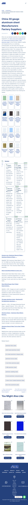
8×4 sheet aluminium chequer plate (14, 354)
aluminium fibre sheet (11, 345)
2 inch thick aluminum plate (12, 363)
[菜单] (25, 3)
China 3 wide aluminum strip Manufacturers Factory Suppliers (7, 390)
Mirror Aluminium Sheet (7, 454)
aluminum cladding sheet (12, 371)
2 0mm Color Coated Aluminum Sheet (15, 380)
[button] (12, 33)
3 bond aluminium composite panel (14, 376)
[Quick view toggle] (12, 401)
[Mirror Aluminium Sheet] (8, 446)
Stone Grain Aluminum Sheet (11, 40)
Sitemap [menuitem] (24, 472)
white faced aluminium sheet (13, 350)
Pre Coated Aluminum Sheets (20, 433)
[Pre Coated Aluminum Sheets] (20, 425)
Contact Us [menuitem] (11, 472)
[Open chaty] (24, 497)
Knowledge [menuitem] (4, 472)
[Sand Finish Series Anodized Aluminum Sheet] (20, 405)
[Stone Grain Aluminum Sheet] (8, 405)
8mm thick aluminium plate (12, 384)
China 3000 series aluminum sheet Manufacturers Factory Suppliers (20, 390)
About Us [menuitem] (6, 470)
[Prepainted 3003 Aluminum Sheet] (8, 425)
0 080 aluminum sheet (11, 367)
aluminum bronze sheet (11, 358)
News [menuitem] (22, 470)
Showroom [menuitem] (18, 472)
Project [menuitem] (18, 470)
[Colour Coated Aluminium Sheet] (20, 446)
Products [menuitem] (12, 470)
